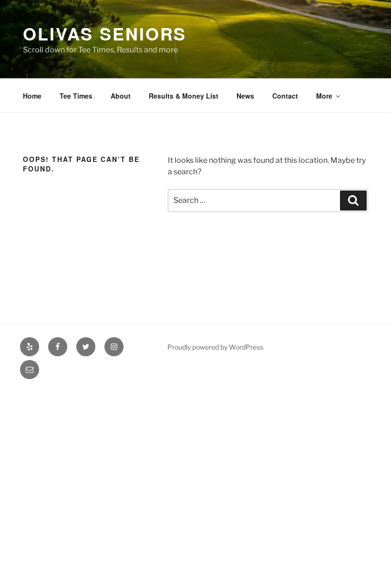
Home (32, 95)
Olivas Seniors (104, 33)
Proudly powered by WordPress (215, 347)
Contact (285, 95)
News (245, 95)
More (324, 95)
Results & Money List (183, 95)
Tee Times (76, 95)
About (121, 95)
